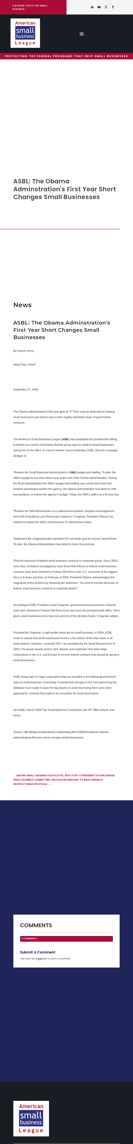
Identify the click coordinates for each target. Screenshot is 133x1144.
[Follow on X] (106, 7)
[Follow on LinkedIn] (92, 7)
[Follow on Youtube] (99, 7)
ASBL (65, 439)
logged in (41, 958)
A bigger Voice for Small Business (30, 7)
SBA (73, 472)
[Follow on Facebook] (113, 7)
